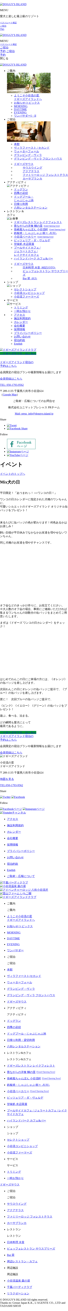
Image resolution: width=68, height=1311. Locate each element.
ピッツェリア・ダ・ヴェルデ (32, 240)
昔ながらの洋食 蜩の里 (37, 225)
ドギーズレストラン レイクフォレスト (38, 222)
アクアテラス (31, 171)
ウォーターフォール (26, 151)
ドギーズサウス (23, 164)
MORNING (21, 106)
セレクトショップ (25, 289)
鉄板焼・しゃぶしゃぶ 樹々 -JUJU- (35, 233)
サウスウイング (32, 167)
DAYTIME (20, 109)
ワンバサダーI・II (25, 115)
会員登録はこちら (11, 378)
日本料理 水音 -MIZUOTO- (39, 267)
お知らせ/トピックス (27, 102)
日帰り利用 (21, 204)
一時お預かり (22, 311)
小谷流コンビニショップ (29, 292)
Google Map (10, 394)
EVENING (20, 112)
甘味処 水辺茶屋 (24, 244)
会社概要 (19, 325)
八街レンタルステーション (30, 207)
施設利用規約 (22, 318)
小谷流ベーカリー (33, 236)
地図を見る (7, 779)
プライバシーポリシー (28, 332)
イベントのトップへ (12, 473)
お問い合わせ (22, 336)
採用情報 (19, 329)
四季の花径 (21, 193)
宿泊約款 (19, 340)
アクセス (19, 314)
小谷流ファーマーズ (26, 296)
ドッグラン (21, 189)
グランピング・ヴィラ (28, 155)
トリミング (21, 307)
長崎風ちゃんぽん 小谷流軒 (39, 229)
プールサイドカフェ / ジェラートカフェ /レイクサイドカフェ (27, 251)
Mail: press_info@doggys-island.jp (34, 413)
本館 (17, 144)
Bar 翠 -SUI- (30, 278)
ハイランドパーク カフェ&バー (33, 258)
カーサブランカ (32, 178)
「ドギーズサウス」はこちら (18, 353)
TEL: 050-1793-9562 (12, 384)
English (18, 343)
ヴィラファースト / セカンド (32, 147)
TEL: (11, 785)
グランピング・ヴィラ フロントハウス (38, 158)
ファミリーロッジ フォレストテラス (45, 174)
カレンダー (21, 322)
